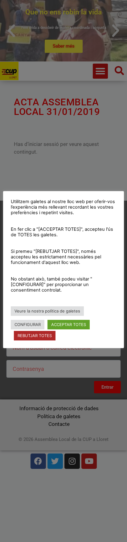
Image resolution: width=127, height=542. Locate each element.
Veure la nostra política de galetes (47, 310)
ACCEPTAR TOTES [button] (68, 324)
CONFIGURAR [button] (27, 324)
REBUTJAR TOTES (35, 335)
